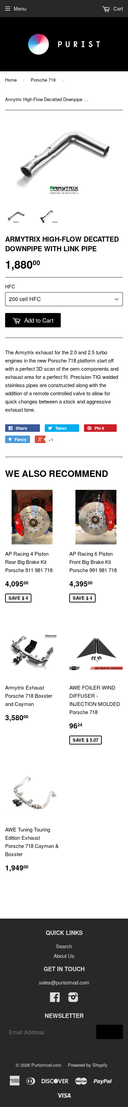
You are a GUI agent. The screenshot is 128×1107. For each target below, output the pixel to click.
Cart (117, 8)
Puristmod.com (46, 1065)
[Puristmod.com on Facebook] (55, 999)
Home (11, 79)
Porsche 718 (43, 79)
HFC (10, 286)
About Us (64, 955)
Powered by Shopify (88, 1065)
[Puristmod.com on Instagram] (73, 999)
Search (64, 946)
